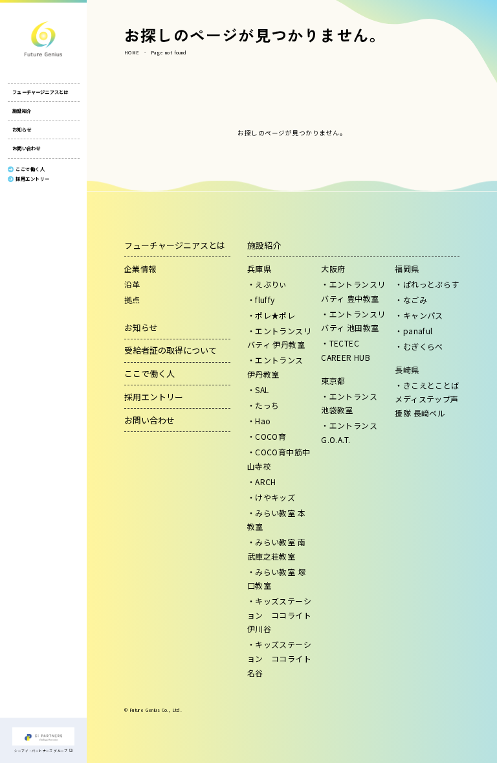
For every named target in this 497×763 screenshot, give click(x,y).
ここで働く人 (149, 373)
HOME (132, 52)
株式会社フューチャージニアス (43, 38)
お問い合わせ (26, 148)
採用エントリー (153, 397)
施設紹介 (21, 111)
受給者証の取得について (170, 350)
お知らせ (21, 129)
